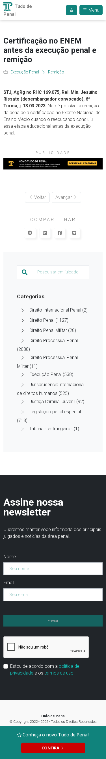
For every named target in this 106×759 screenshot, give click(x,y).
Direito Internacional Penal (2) (58, 310)
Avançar (64, 197)
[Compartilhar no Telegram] (30, 233)
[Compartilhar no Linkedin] (45, 233)
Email (8, 582)
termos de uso (58, 673)
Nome (9, 556)
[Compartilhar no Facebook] (59, 233)
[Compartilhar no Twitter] (74, 233)
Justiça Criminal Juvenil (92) (56, 401)
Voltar (39, 197)
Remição (56, 72)
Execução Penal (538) (51, 374)
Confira (51, 748)
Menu (93, 10)
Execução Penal (24, 72)
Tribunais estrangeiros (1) (54, 428)
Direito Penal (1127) (48, 320)
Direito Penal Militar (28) (52, 330)
